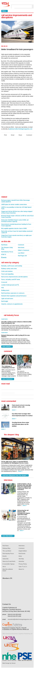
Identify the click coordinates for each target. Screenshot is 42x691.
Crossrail (4, 282)
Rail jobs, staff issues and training (11, 266)
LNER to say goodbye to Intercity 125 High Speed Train (16, 208)
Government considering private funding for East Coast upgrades (16, 225)
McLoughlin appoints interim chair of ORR (14, 228)
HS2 (2, 287)
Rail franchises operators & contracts (12, 293)
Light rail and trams (7, 298)
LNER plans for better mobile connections (14, 204)
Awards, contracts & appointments (12, 304)
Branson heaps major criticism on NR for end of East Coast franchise (17, 216)
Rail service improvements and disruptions (14, 277)
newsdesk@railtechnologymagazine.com (20, 619)
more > (14, 410)
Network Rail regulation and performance (13, 296)
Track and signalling (7, 274)
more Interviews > (7, 536)
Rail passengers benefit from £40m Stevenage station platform (15, 201)
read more (4, 330)
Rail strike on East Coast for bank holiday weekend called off (16, 231)
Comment (29, 135)
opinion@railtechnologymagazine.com (20, 129)
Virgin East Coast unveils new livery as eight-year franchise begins (16, 236)
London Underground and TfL (10, 285)
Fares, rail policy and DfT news (10, 279)
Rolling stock (5, 290)
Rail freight (4, 301)
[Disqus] (17, 166)
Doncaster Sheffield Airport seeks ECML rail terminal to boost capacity (14, 220)
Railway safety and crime (9, 268)
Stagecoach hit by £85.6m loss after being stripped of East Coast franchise (16, 212)
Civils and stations (7, 271)
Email (12, 135)
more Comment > (7, 379)
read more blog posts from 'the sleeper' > (15, 475)
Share (20, 135)
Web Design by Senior (9, 663)
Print (5, 135)
